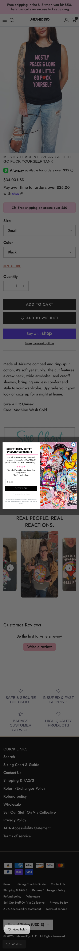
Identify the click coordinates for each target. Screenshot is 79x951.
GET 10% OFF (21, 488)
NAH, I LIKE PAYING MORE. (21, 494)
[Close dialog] (73, 444)
